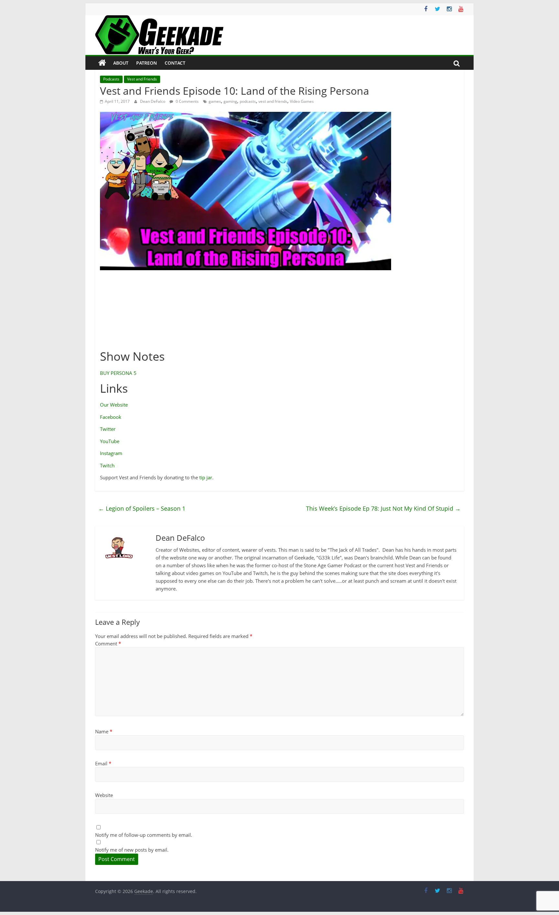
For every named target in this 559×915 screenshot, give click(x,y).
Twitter (107, 429)
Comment (108, 643)
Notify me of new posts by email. (132, 849)
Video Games (302, 101)
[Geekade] (102, 63)
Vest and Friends (142, 79)
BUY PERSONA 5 (118, 373)
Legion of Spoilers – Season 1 (141, 508)
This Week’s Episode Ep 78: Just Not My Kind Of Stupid (383, 508)
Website (104, 795)
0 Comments (187, 101)
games (215, 101)
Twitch (107, 465)
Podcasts (111, 79)
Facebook (110, 417)
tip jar (205, 477)
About (120, 63)
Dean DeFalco (153, 101)
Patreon (146, 63)
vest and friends (272, 101)
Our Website (114, 404)
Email (103, 763)
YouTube (109, 441)
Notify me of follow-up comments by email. (143, 835)
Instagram (111, 453)
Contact (175, 63)
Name (103, 731)
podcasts (248, 101)
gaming (230, 101)
